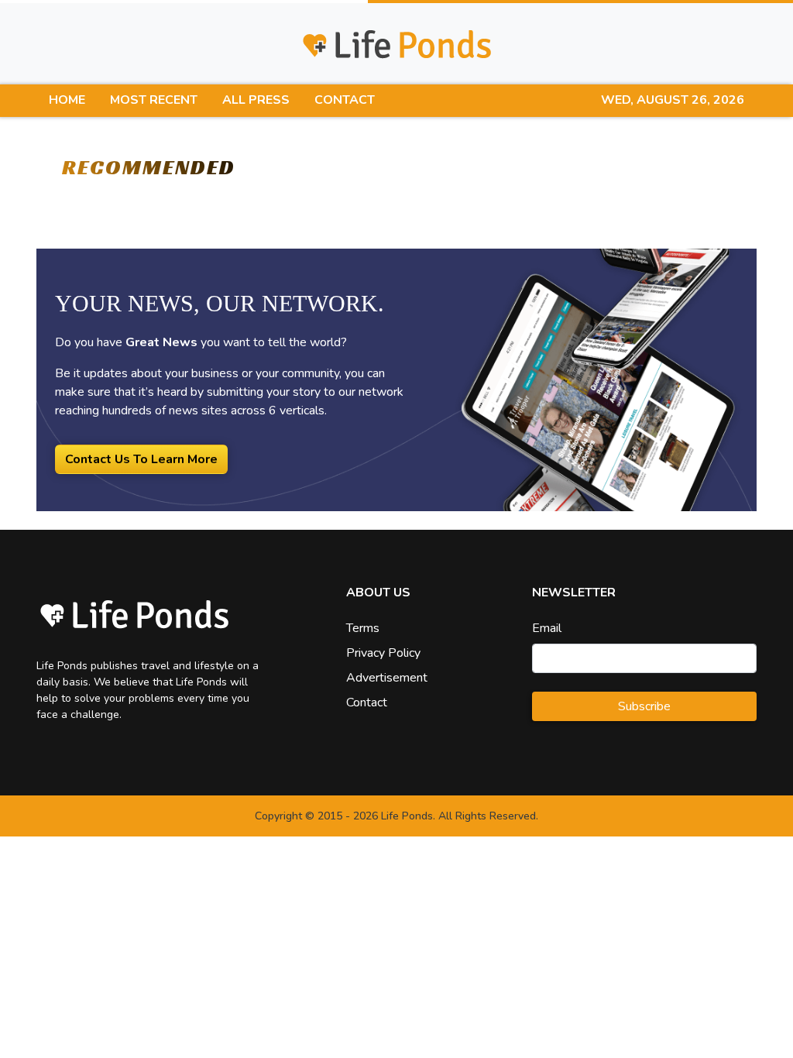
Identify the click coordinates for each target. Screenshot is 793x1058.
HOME (67, 99)
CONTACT (344, 99)
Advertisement (386, 677)
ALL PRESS (256, 99)
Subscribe (644, 706)
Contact (366, 702)
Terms (362, 628)
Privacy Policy (383, 652)
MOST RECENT (153, 99)
